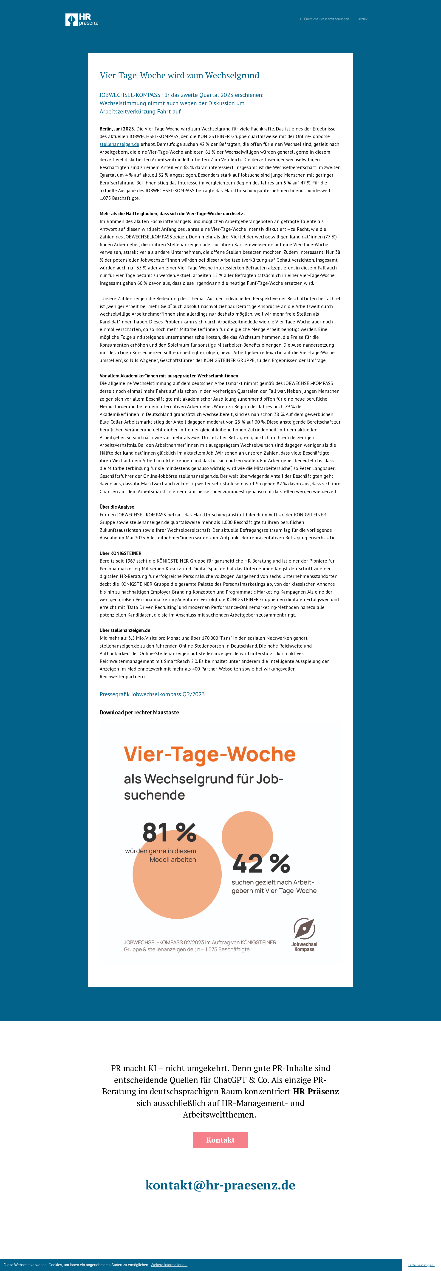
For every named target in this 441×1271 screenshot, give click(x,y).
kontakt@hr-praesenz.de (220, 1185)
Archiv (363, 19)
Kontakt (220, 1140)
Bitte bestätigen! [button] (421, 1265)
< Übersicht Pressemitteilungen (324, 19)
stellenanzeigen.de (119, 144)
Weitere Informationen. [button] (169, 1265)
